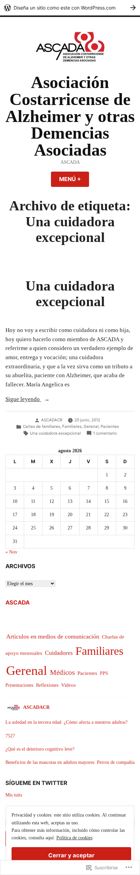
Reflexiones (47, 685)
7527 (10, 735)
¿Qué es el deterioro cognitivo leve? (39, 749)
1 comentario (105, 434)
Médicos (62, 672)
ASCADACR (51, 420)
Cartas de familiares (41, 426)
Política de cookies (74, 837)
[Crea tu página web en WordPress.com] (70, 7)
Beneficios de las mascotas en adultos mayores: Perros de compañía (70, 762)
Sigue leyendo (23, 400)
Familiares (72, 426)
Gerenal (91, 426)
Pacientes (110, 426)
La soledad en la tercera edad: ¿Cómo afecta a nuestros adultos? (66, 722)
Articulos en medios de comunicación (52, 636)
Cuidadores (59, 652)
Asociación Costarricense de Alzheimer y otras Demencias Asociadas (70, 116)
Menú (74, 179)
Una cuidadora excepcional (70, 294)
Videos (68, 685)
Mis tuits (13, 795)
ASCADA (17, 602)
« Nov (11, 552)
